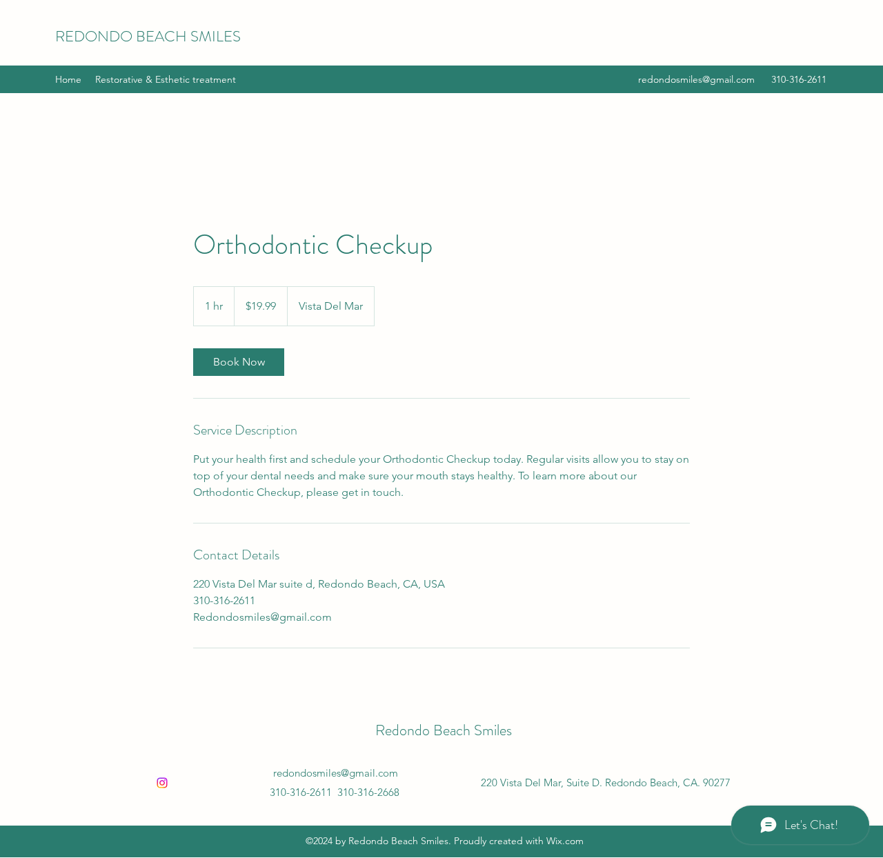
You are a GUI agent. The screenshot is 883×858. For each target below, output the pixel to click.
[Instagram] (162, 783)
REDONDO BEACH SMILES (148, 36)
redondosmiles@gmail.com (696, 79)
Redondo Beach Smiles (443, 730)
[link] (238, 362)
